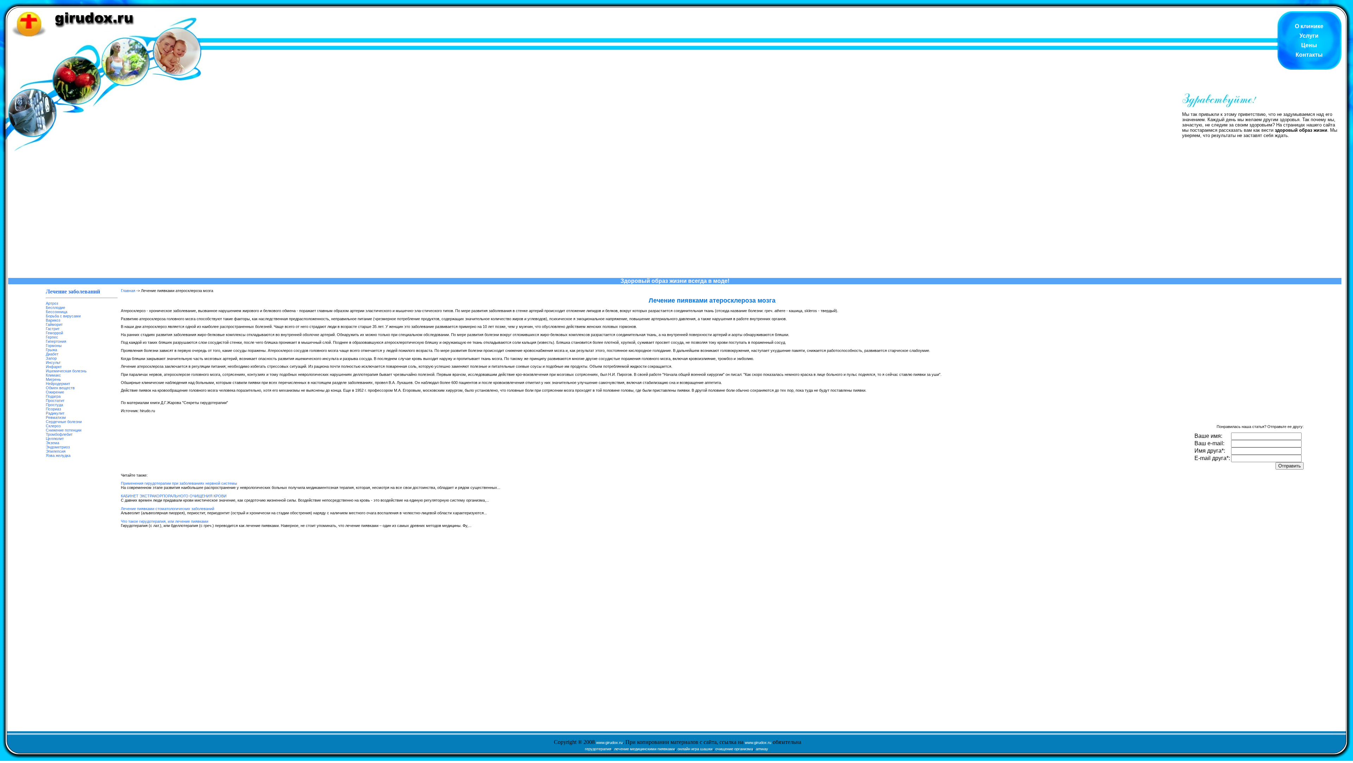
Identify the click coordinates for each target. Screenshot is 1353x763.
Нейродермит (58, 384)
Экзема (52, 443)
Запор (51, 358)
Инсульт (53, 362)
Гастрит (53, 329)
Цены (1309, 45)
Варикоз (53, 320)
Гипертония (56, 341)
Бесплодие (55, 307)
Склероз (53, 426)
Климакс (53, 375)
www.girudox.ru (609, 742)
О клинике (1309, 26)
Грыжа (51, 350)
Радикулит (55, 413)
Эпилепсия (56, 451)
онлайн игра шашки (695, 749)
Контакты (1309, 55)
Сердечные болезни (64, 422)
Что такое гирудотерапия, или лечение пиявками (164, 521)
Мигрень (53, 379)
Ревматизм (56, 417)
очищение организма (734, 749)
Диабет (52, 354)
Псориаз (53, 409)
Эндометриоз (58, 447)
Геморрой (54, 333)
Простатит (55, 400)
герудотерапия (598, 749)
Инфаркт (54, 367)
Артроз (52, 303)
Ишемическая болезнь (66, 371)
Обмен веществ (60, 388)
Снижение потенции (63, 430)
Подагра (53, 396)
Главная (128, 291)
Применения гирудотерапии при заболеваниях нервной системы (179, 483)
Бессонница (56, 312)
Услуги (1308, 36)
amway (762, 749)
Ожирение (55, 392)
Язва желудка (58, 455)
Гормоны (54, 345)
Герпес (52, 337)
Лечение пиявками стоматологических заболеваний (167, 509)
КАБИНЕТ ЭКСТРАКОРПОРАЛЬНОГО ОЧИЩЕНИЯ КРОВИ (174, 496)
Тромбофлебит (59, 434)
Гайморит (54, 324)
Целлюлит (55, 438)
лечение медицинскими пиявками (644, 749)
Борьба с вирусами (63, 316)
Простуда (54, 405)
